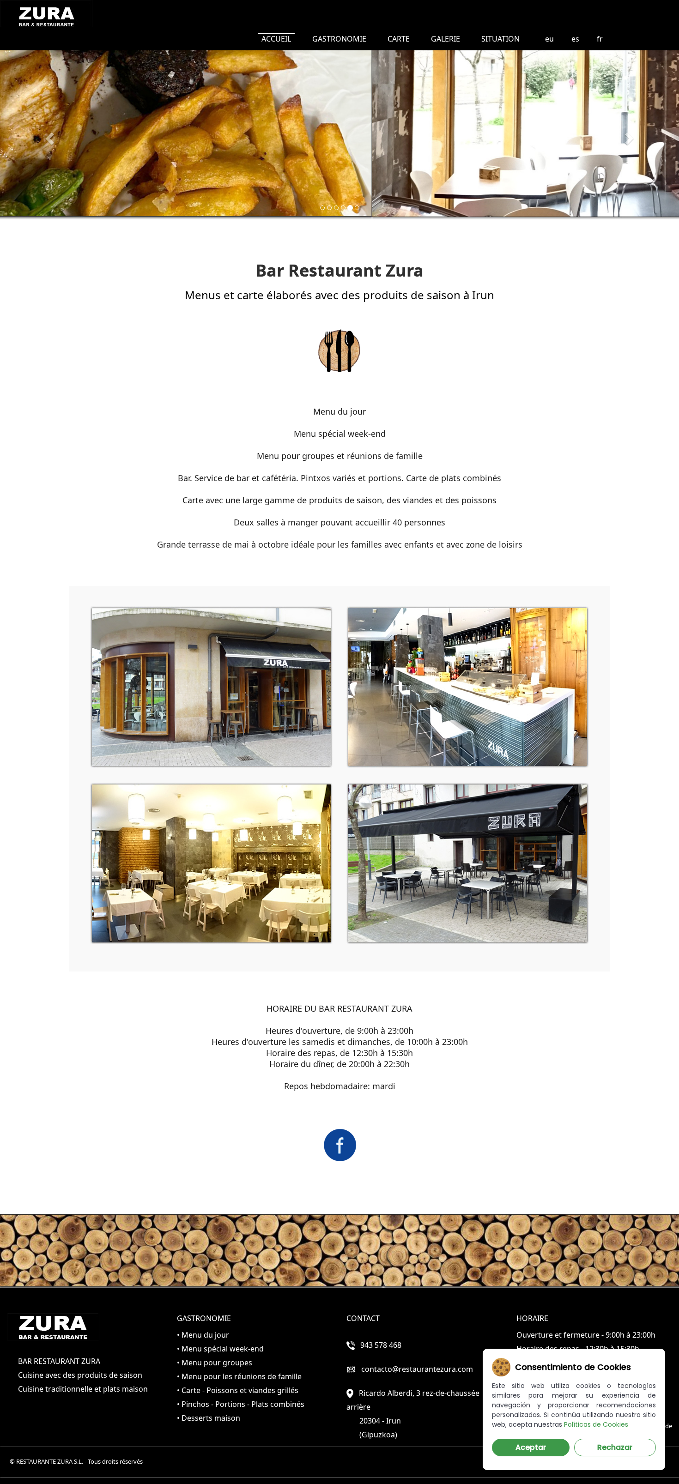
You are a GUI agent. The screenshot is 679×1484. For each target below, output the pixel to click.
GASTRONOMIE (339, 39)
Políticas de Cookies (596, 1424)
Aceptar (530, 1447)
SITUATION (500, 39)
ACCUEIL (280, 38)
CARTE (398, 39)
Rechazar (614, 1447)
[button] (51, 137)
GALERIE (445, 39)
